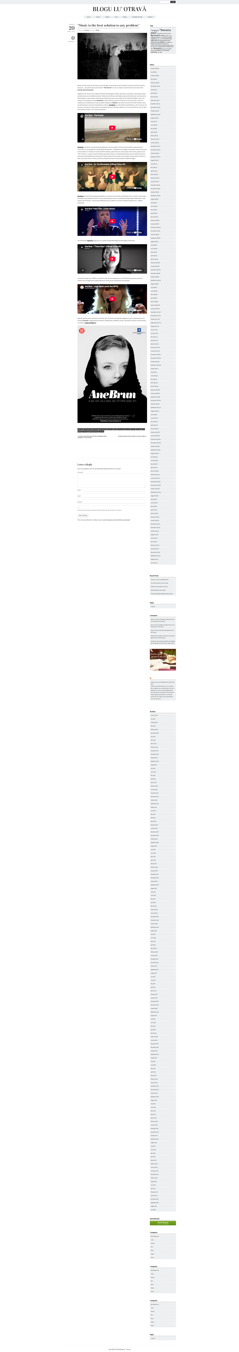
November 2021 (155, 150)
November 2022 (155, 107)
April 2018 (153, 298)
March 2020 (153, 217)
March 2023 (153, 97)
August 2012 (154, 534)
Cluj (161, 37)
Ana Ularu (159, 33)
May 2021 (153, 167)
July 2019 (153, 245)
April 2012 (153, 541)
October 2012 (154, 531)
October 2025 (154, 68)
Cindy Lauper (121, 429)
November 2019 (155, 231)
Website (79, 502)
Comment (80, 472)
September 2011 (155, 556)
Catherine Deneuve (155, 37)
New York (165, 46)
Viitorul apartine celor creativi (158, 590)
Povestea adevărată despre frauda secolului (162, 593)
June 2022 (153, 125)
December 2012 (154, 524)
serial (167, 48)
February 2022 (154, 139)
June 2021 (153, 164)
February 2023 (154, 100)
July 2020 (153, 203)
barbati (164, 33)
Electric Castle (159, 39)
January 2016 (154, 393)
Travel (152, 1257)
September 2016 (155, 365)
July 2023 (153, 90)
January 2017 (154, 351)
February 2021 (154, 178)
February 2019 (154, 263)
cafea (166, 35)
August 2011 (154, 559)
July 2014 (153, 457)
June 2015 (153, 418)
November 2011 (155, 552)
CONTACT (150, 17)
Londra (163, 44)
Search (172, 1)
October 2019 (154, 234)
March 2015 (153, 429)
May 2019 (153, 252)
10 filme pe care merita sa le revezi (159, 586)
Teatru (152, 1254)
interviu (153, 42)
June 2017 (153, 333)
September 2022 (155, 114)
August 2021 (154, 160)
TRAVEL (125, 17)
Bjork (115, 429)
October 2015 (154, 404)
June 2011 (153, 563)
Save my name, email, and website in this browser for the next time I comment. (99, 510)
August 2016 (154, 368)
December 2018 (154, 270)
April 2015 (153, 425)
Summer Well (154, 50)
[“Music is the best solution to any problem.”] (112, 79)
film (168, 39)
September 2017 (155, 323)
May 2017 (153, 337)
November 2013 (155, 485)
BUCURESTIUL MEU (137, 17)
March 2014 (153, 471)
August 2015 (154, 411)
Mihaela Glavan (154, 46)
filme (170, 39)
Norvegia (138, 429)
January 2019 (154, 266)
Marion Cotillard (162, 45)
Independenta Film (165, 40)
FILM (116, 17)
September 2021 (155, 157)
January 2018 (154, 308)
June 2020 (153, 206)
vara (158, 52)
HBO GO (157, 40)
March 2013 (153, 513)
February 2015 (154, 432)
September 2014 (155, 450)
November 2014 (155, 443)
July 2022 (153, 121)
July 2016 (153, 372)
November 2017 (155, 315)
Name (79, 490)
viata (161, 52)
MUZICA (107, 17)
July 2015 (153, 414)
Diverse (152, 1243)
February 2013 (154, 517)
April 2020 (153, 213)
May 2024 (153, 79)
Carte (152, 1240)
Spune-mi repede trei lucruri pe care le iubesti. (132, 436)
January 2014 (154, 478)
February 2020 (154, 220)
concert (127, 429)
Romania (158, 48)
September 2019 (155, 238)
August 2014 (154, 453)
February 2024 (154, 83)
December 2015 (154, 397)
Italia (158, 42)
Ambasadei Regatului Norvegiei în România (95, 429)
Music (98, 30)
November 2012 (155, 527)
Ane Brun (80, 147)
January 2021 (154, 181)
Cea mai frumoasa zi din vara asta (159, 583)
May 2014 (153, 464)
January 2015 (154, 436)
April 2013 (153, 510)
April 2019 (153, 256)
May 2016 (153, 379)
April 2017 (153, 340)
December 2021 (154, 146)
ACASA (88, 17)
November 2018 (155, 273)
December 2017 (154, 312)
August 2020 (154, 199)
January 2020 (154, 224)
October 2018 (154, 277)
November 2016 (155, 358)
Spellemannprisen (93, 431)
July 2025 (153, 72)
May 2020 (153, 210)
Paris (169, 46)
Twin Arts (90, 240)
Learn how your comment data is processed (116, 520)
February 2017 (154, 347)
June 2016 (153, 376)
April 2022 (153, 132)
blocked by (163, 1223)
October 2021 (154, 153)
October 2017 (154, 319)
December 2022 (154, 104)
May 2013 (153, 506)
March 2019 (153, 259)
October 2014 (154, 446)
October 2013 (154, 488)
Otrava (87, 30)
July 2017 (153, 330)
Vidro (152, 630)
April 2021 (153, 171)
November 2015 (155, 400)
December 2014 (154, 439)
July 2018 (153, 287)
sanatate (164, 48)
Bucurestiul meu (155, 1236)
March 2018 (153, 301)
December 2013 (154, 481)
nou (152, 678)
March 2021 (153, 174)
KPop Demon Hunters (156, 636)
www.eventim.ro (90, 323)
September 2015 (155, 407)
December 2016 (154, 354)
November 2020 (155, 188)
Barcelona (168, 33)
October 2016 (154, 361)
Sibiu (170, 49)
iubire (162, 42)
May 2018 (153, 294)
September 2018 (155, 280)
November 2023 (155, 86)
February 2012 (154, 545)
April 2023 (153, 93)
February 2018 (154, 305)
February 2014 (154, 474)
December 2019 (154, 227)
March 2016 (153, 386)
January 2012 (154, 549)
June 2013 (153, 503)
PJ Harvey (84, 431)
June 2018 (153, 291)
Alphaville (80, 429)
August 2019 (154, 241)
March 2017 (153, 344)
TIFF (163, 50)
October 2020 (154, 192)
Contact (153, 606)
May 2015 (153, 421)
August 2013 (154, 496)
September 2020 (155, 195)
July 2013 (153, 499)
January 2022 (154, 142)
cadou (162, 35)
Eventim (133, 429)
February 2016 (154, 390)
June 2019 (153, 248)
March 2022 (153, 135)
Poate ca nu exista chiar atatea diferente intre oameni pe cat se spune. (92, 436)
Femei (165, 39)
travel (167, 50)
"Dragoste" (155, 30)
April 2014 (153, 467)
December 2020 (154, 185)
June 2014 (153, 460)
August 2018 (154, 284)
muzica (160, 46)
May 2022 (153, 128)
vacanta (154, 52)
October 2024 (154, 75)
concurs (169, 37)
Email (79, 496)
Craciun (153, 39)
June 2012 (153, 538)
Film (152, 1247)
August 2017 (154, 326)
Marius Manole (169, 45)
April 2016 (153, 383)
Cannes (170, 35)
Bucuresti (155, 35)
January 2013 (154, 520)
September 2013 (155, 492)
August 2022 (154, 118)
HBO (152, 40)
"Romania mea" (161, 31)
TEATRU (98, 17)
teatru (159, 50)
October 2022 (154, 111)
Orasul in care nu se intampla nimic (160, 579)
